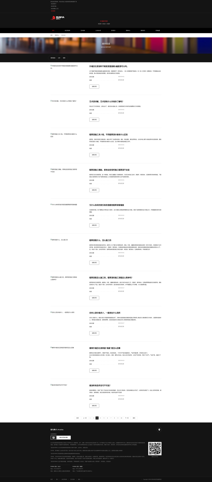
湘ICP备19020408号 (135, 479)
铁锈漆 (69, 456)
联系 (79, 479)
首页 (53, 30)
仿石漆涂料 (67, 30)
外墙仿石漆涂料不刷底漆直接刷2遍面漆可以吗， (109, 66)
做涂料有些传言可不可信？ (100, 386)
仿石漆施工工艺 (54, 8)
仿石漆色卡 (53, 3)
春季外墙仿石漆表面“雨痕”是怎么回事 (104, 348)
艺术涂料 (83, 30)
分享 (59, 58)
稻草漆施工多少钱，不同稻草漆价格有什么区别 (108, 135)
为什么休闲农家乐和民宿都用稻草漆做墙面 (106, 205)
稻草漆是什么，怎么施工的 (100, 240)
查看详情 (94, 86)
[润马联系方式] (159, 429)
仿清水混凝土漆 (80, 456)
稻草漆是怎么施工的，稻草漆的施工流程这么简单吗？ (111, 278)
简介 (57, 479)
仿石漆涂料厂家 (94, 442)
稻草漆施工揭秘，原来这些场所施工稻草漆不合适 (109, 170)
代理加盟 (158, 30)
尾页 (134, 418)
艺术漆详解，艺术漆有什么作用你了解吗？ (106, 102)
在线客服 (53, 11)
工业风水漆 (98, 30)
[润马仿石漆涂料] (106, 18)
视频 (64, 58)
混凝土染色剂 (88, 456)
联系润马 (143, 30)
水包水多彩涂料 (115, 456)
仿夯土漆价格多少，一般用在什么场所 (104, 313)
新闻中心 (128, 30)
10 (121, 418)
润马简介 (113, 30)
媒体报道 (63, 35)
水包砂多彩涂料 (123, 456)
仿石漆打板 (53, 6)
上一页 (85, 418)
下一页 (127, 418)
